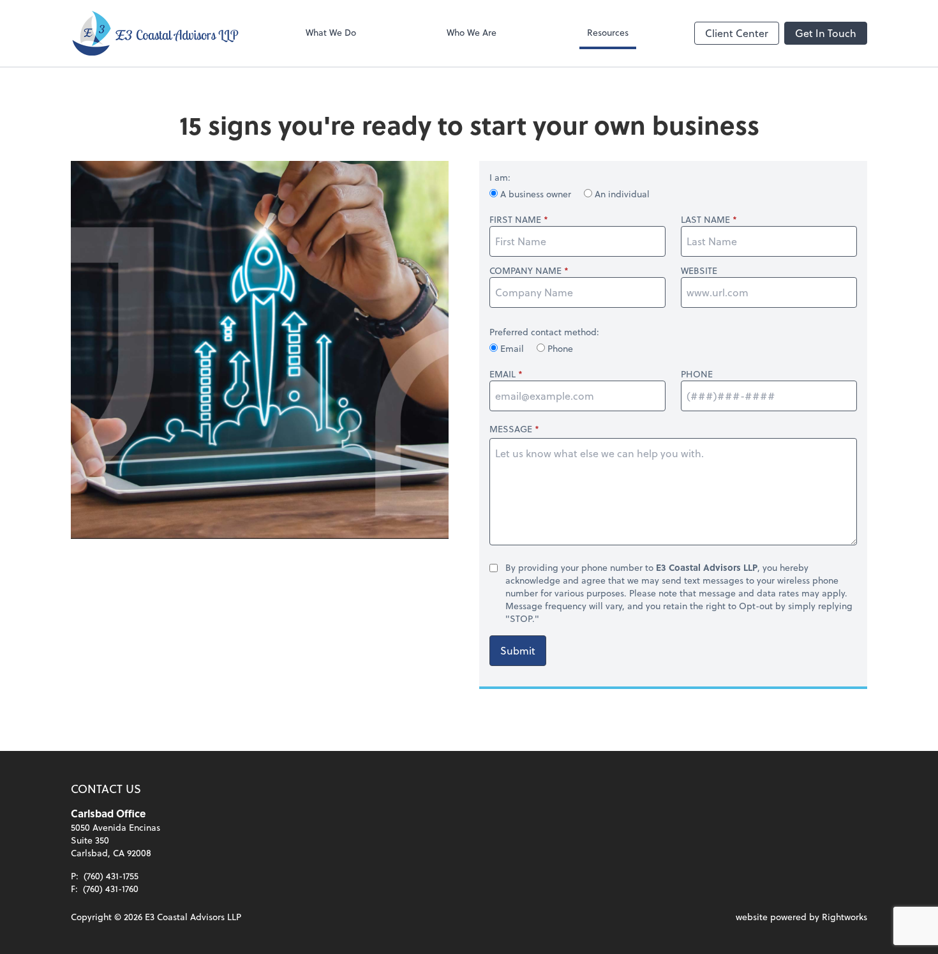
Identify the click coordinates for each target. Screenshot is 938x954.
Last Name (705, 219)
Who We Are (471, 32)
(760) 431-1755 (111, 875)
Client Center (736, 33)
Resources (608, 32)
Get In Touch (825, 33)
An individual (621, 194)
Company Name (525, 270)
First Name (515, 219)
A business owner (536, 194)
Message (510, 428)
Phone (559, 348)
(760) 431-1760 (110, 888)
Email (512, 348)
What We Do (331, 32)
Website (699, 270)
